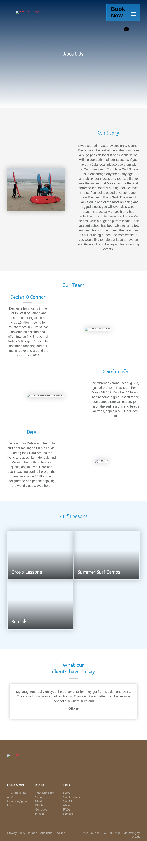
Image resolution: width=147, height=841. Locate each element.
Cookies (59, 833)
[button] (133, 14)
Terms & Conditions (39, 833)
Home (67, 793)
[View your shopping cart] (120, 29)
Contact (68, 813)
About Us (69, 805)
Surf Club (69, 801)
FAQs (66, 809)
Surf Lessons (71, 797)
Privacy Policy (16, 833)
